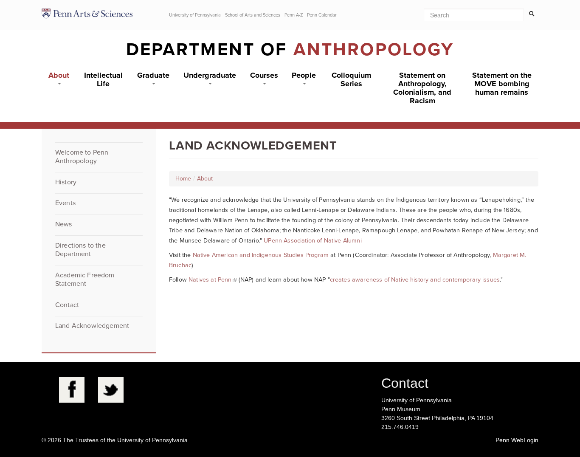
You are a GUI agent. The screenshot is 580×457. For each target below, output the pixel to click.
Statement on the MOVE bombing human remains (502, 84)
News (63, 224)
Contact (67, 305)
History (65, 182)
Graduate (153, 75)
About (58, 75)
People (304, 75)
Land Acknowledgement (92, 326)
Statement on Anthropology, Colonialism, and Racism (422, 88)
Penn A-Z (293, 15)
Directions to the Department (80, 249)
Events (65, 203)
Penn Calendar (322, 15)
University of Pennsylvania (195, 15)
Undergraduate (209, 75)
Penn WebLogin (517, 440)
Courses (264, 75)
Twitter (111, 390)
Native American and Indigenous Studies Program (261, 255)
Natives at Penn (210, 279)
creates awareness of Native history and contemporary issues (415, 279)
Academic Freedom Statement (85, 279)
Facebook (71, 390)
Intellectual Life (103, 79)
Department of (290, 49)
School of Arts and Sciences (252, 15)
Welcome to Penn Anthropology (81, 156)
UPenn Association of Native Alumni (312, 240)
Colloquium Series (351, 79)
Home (183, 178)
